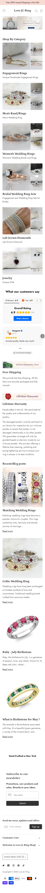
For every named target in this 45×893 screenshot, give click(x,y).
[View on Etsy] (8, 332)
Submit (22, 803)
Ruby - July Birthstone (17, 652)
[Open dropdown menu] (39, 838)
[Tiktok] (23, 865)
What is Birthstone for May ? (21, 719)
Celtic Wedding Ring (15, 581)
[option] (22, 23)
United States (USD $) (14, 856)
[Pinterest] (18, 865)
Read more (7, 531)
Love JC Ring (22, 10)
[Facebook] (8, 865)
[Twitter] (3, 865)
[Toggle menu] (4, 10)
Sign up (35, 826)
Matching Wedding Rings (19, 510)
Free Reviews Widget (23, 353)
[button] (2, 336)
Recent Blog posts (14, 463)
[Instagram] (13, 865)
